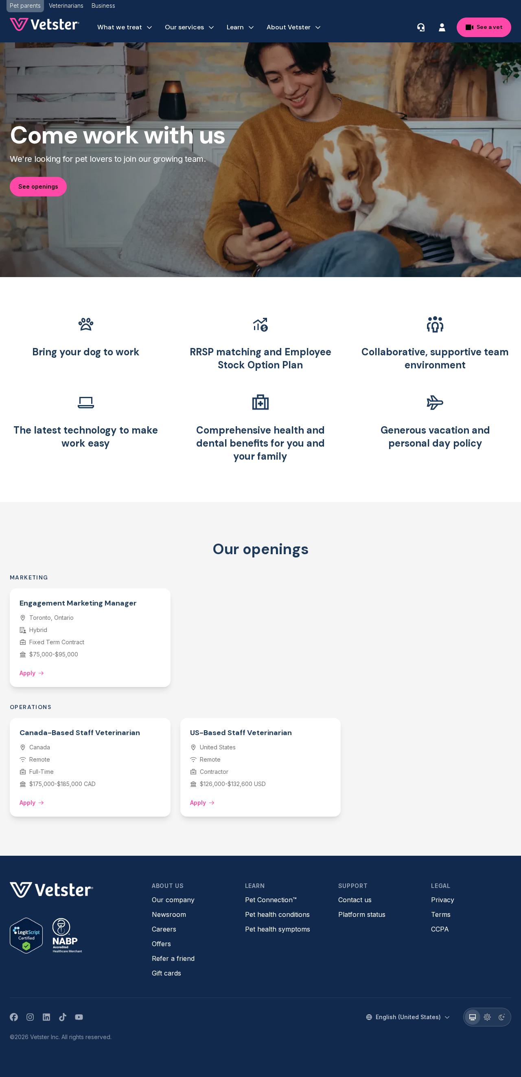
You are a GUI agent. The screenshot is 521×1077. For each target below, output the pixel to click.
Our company (173, 900)
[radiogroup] (487, 1017)
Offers (161, 944)
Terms (441, 914)
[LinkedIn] (46, 1017)
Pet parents (25, 5)
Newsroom (169, 914)
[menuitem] (125, 27)
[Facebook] (14, 1017)
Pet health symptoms (277, 929)
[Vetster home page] (44, 24)
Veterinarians (66, 5)
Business (103, 5)
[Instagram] (30, 1017)
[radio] (472, 1017)
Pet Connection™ (271, 900)
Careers (164, 929)
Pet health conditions (277, 914)
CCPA (440, 929)
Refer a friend (173, 958)
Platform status (361, 914)
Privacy (442, 900)
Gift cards (166, 973)
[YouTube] (79, 1017)
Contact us (355, 900)
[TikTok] (63, 1017)
